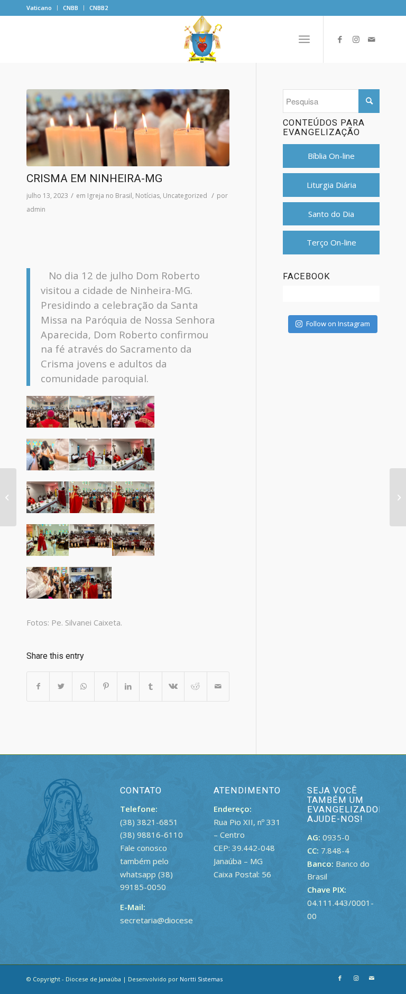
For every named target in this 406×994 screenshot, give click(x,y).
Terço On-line (331, 242)
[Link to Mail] (372, 39)
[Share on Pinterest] (105, 686)
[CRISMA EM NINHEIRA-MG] (127, 127)
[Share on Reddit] (195, 686)
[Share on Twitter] (60, 686)
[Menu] (304, 39)
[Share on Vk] (173, 686)
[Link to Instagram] (356, 39)
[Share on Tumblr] (150, 686)
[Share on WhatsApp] (83, 686)
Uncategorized (185, 195)
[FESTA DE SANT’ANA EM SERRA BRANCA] (398, 497)
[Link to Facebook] (340, 39)
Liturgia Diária (331, 184)
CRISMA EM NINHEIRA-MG (94, 178)
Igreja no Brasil (109, 195)
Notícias (147, 195)
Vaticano (39, 8)
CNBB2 (98, 8)
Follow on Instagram (338, 323)
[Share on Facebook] (38, 686)
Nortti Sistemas (201, 979)
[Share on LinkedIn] (128, 686)
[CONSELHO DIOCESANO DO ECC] (8, 497)
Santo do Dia (331, 214)
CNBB (70, 8)
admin (35, 209)
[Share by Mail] (218, 686)
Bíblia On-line (331, 155)
